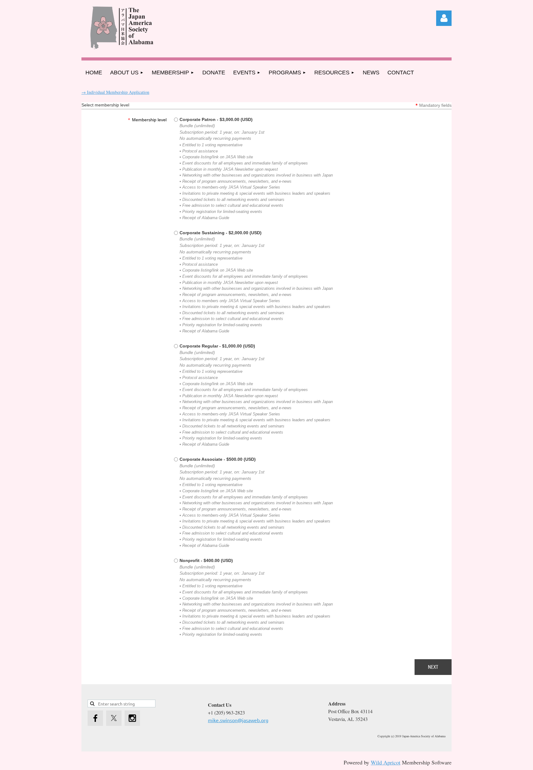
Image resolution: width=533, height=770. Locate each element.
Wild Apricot (385, 762)
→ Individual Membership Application (115, 92)
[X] (114, 718)
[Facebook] (95, 718)
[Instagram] (132, 718)
